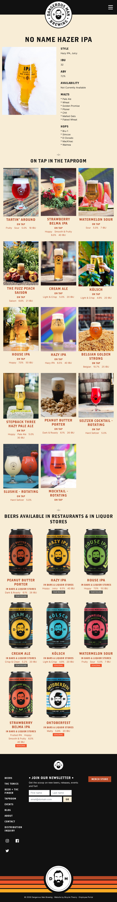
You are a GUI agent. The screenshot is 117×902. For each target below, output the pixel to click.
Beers (8, 778)
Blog (8, 810)
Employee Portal (86, 897)
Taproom (10, 798)
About (9, 815)
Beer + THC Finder (12, 791)
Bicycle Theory (70, 897)
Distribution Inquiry (13, 829)
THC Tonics (12, 783)
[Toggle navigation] (110, 7)
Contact (10, 821)
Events (9, 804)
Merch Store (99, 779)
